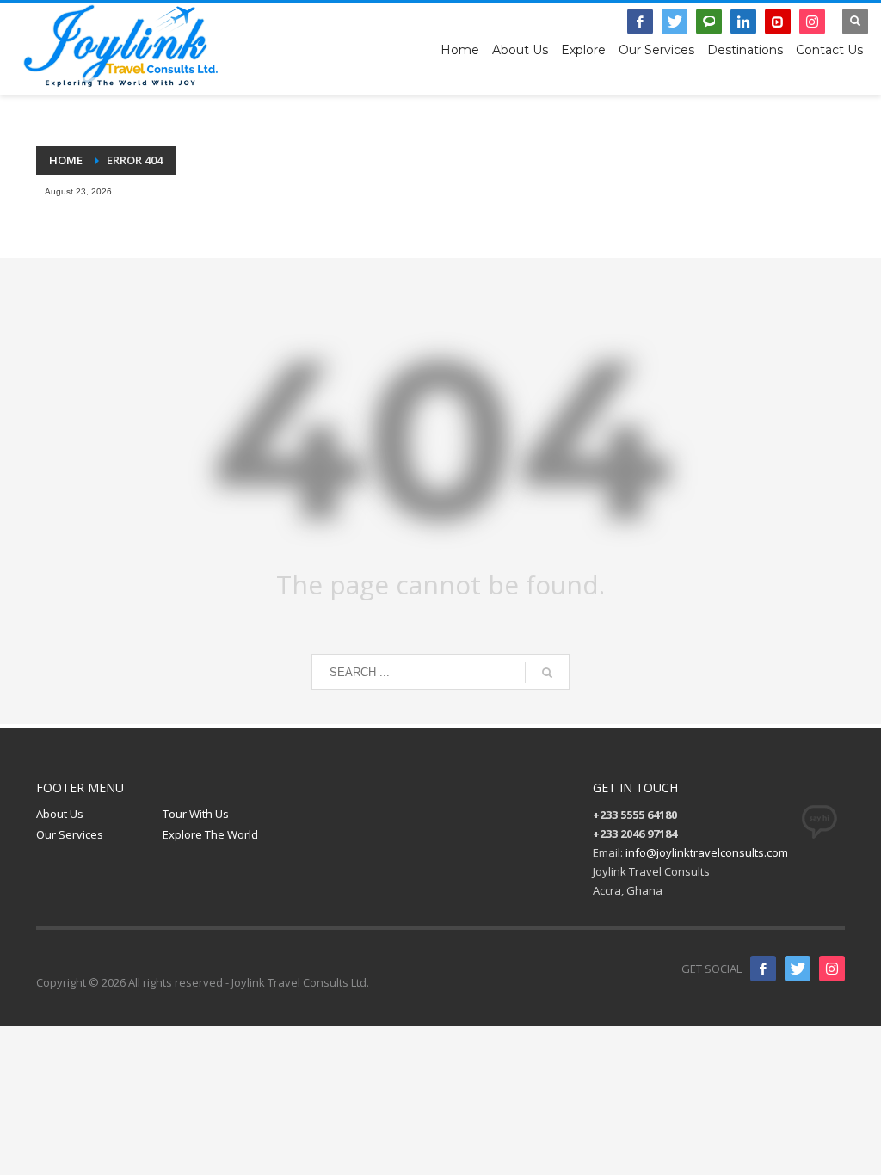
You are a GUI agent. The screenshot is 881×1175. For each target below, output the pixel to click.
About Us (59, 813)
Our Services (69, 834)
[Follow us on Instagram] (832, 968)
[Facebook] (640, 21)
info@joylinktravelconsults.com (706, 852)
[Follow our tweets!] (797, 968)
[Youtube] (778, 21)
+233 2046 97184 (507, 29)
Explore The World (210, 834)
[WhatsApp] (709, 21)
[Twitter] (674, 21)
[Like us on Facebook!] (763, 968)
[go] (547, 673)
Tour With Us (196, 813)
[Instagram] (812, 21)
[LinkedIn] (743, 21)
